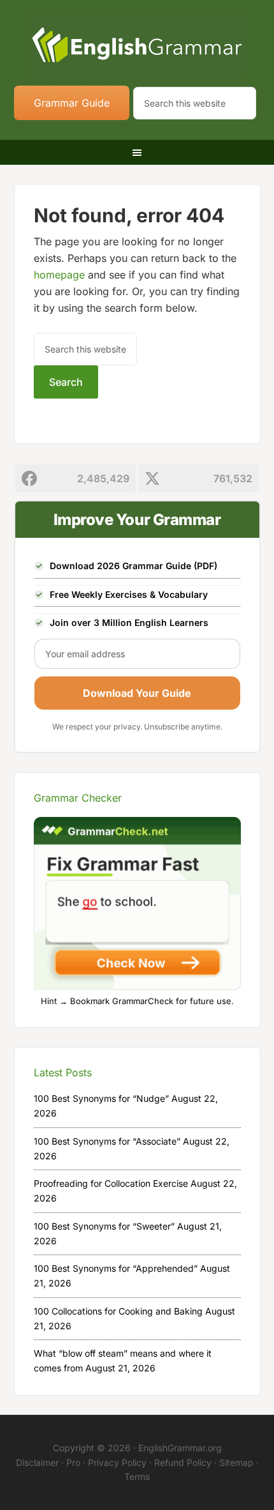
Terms (137, 1476)
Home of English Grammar (137, 45)
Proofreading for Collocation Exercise (111, 1183)
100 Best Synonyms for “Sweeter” (104, 1226)
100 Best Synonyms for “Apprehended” (116, 1268)
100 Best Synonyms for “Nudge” (101, 1098)
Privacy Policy (117, 1462)
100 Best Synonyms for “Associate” (107, 1141)
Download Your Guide (137, 693)
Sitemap (236, 1462)
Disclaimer (37, 1462)
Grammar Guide (72, 102)
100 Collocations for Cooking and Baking (118, 1311)
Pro (73, 1462)
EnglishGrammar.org (180, 1447)
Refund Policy (183, 1462)
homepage (59, 274)
